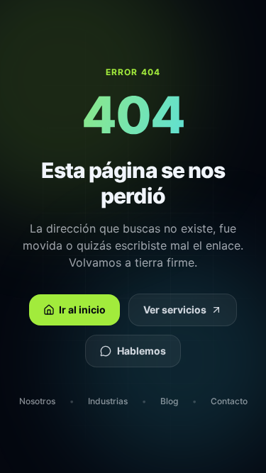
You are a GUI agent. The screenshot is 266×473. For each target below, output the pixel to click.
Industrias (108, 401)
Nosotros (37, 401)
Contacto (229, 401)
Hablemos (141, 351)
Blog (169, 401)
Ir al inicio (82, 310)
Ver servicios (174, 310)
